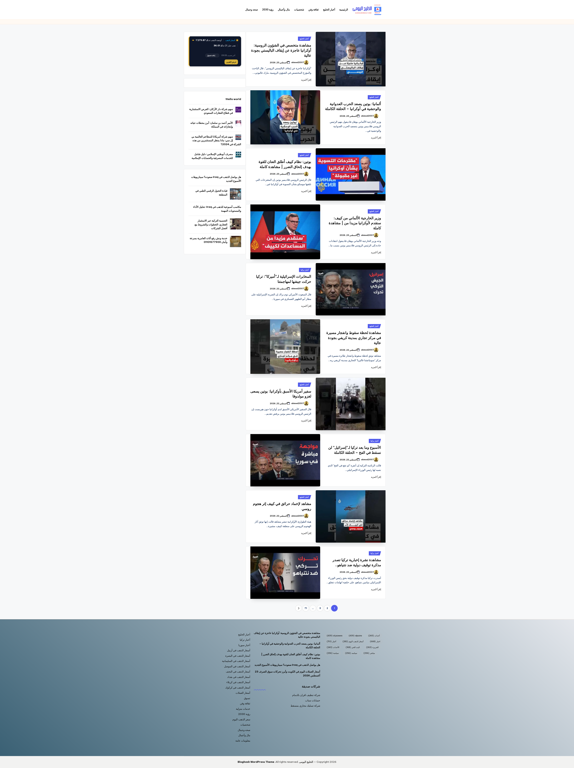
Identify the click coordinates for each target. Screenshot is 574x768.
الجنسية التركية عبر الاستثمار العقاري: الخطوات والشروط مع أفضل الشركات (211, 224)
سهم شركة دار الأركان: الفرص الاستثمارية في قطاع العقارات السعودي (211, 111)
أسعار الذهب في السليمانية (236, 661)
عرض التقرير (231, 62)
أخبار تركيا (305, 270)
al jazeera (334, 635)
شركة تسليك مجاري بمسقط (305, 705)
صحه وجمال (244, 730)
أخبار (331, 641)
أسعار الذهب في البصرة (237, 655)
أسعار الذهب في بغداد (238, 677)
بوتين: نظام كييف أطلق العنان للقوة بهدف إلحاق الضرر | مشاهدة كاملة (290, 656)
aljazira (355, 635)
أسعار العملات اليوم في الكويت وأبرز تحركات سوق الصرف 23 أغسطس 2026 (287, 673)
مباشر (369, 653)
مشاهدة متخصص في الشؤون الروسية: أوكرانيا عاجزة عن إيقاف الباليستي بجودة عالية (281, 50)
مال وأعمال (244, 735)
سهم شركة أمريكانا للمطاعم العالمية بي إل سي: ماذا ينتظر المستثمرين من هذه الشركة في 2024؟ (216, 140)
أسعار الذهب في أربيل (238, 650)
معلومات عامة (242, 740)
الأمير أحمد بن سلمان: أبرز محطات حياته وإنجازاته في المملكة (211, 124)
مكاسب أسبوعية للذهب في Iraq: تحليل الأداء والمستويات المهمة (217, 208)
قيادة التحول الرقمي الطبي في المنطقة (211, 192)
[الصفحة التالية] (298, 608)
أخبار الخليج (304, 39)
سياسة (333, 653)
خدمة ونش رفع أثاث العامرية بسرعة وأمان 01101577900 (208, 240)
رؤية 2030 (244, 714)
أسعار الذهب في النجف (238, 671)
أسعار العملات (243, 692)
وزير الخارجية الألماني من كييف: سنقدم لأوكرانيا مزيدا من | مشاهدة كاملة (355, 223)
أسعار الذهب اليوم (353, 641)
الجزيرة (372, 647)
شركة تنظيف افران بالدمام (306, 695)
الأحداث (333, 647)
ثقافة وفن (245, 703)
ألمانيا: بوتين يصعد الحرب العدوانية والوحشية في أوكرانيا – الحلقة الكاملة (289, 645)
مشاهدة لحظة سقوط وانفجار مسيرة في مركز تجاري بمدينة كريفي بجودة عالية (353, 337)
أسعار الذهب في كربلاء (238, 682)
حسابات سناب (312, 700)
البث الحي (353, 647)
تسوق (247, 698)
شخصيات (245, 724)
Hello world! (233, 99)
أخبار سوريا (244, 645)
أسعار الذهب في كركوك (237, 687)
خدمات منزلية (243, 708)
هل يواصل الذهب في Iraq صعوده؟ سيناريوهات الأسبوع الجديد (216, 179)
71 (305, 608)
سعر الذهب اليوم (241, 719)
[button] (298, 608)
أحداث (374, 635)
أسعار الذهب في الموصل (237, 666)
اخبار (375, 641)
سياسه (351, 653)
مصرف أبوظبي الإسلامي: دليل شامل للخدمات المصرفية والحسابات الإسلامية (212, 156)
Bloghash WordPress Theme (256, 762)
